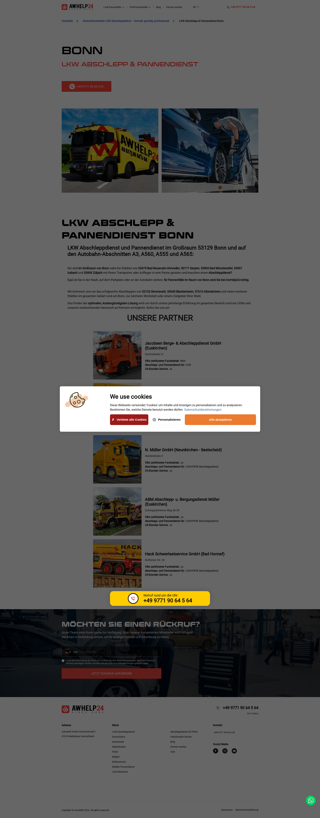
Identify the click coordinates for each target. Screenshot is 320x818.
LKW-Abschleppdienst (123, 731)
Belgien (116, 756)
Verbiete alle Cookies (132, 419)
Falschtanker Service (181, 736)
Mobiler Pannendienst (123, 766)
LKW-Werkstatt (120, 771)
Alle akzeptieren (220, 419)
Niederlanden (119, 746)
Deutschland (118, 736)
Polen (115, 751)
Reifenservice (119, 761)
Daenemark (118, 741)
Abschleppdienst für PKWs (184, 731)
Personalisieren (169, 419)
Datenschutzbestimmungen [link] (202, 409)
